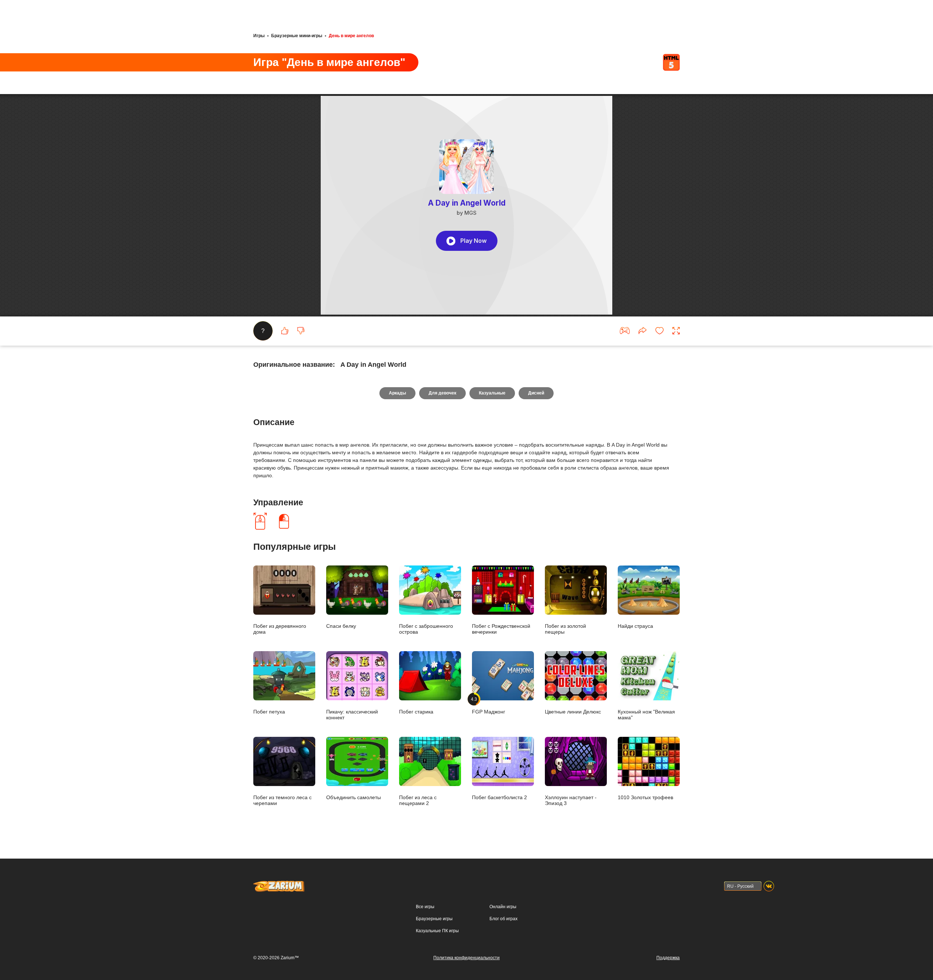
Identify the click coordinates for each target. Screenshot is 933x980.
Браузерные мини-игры (296, 35)
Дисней (536, 393)
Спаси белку (341, 626)
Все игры (425, 906)
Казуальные (492, 393)
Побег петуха (269, 711)
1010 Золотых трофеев (645, 797)
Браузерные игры (434, 918)
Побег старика (416, 711)
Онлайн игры (502, 906)
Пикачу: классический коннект (352, 714)
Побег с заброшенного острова (426, 628)
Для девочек (442, 393)
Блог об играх (503, 918)
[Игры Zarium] (278, 884)
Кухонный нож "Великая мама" (646, 714)
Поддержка (668, 957)
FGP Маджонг (488, 705)
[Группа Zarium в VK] (769, 886)
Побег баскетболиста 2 (499, 797)
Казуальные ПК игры (437, 930)
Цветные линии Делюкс (573, 711)
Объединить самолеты (353, 797)
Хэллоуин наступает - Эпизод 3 (571, 800)
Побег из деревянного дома (279, 628)
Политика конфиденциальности (466, 957)
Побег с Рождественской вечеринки (501, 628)
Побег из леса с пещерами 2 (418, 800)
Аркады (397, 393)
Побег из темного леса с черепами (282, 800)
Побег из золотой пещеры (565, 628)
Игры (259, 35)
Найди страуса (635, 626)
